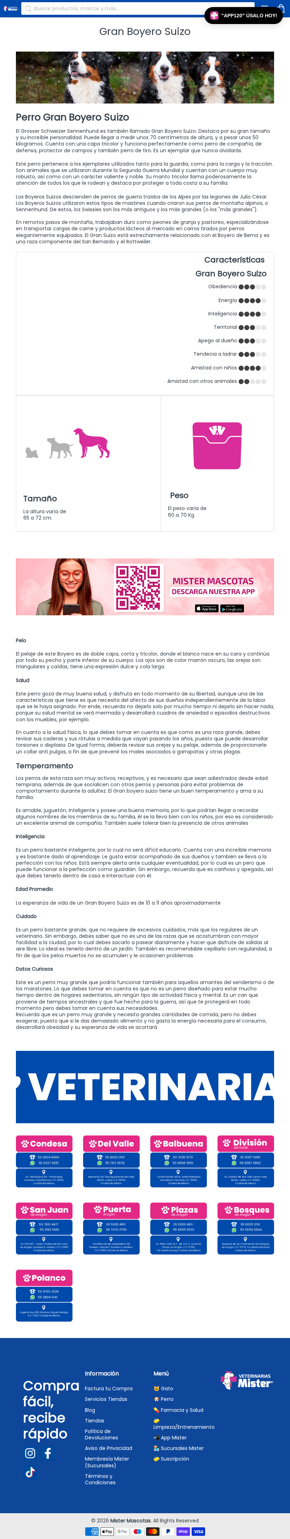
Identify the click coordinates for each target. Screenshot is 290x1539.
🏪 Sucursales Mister (178, 1448)
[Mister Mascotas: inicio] (10, 8)
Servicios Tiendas (106, 1399)
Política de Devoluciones (101, 1434)
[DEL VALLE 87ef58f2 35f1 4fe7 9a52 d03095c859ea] (111, 1161)
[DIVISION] (246, 1161)
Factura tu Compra (109, 1388)
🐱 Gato (163, 1388)
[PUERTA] (111, 1228)
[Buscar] (28, 8)
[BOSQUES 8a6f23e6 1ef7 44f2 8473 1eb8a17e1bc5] (246, 1228)
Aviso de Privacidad (108, 1448)
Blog (90, 1410)
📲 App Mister (170, 1437)
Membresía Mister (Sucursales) (107, 1462)
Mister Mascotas (130, 1520)
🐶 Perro (163, 1399)
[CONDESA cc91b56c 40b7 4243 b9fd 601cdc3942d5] (44, 1161)
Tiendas (94, 1420)
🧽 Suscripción (171, 1458)
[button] (243, 15)
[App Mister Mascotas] (145, 613)
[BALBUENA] (178, 1161)
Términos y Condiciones (100, 1479)
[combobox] (138, 8)
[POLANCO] (44, 1295)
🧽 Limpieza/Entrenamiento (184, 1424)
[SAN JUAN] (44, 1228)
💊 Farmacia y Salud (178, 1410)
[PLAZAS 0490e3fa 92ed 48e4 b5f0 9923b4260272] (178, 1228)
